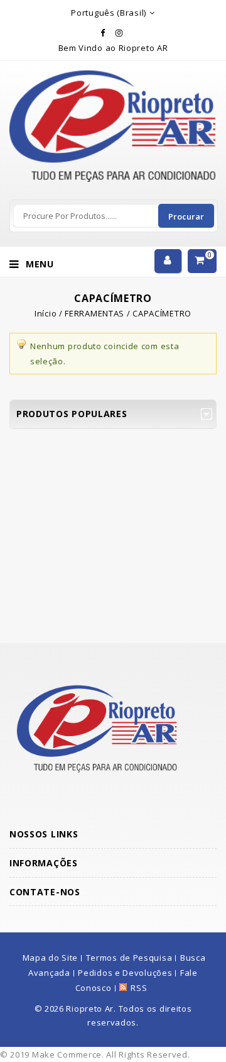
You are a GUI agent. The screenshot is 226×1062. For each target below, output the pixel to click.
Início (45, 313)
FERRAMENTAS (94, 313)
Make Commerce (67, 1054)
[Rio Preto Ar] (113, 78)
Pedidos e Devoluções (125, 972)
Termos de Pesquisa (129, 957)
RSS (139, 987)
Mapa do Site (50, 957)
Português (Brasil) (108, 12)
